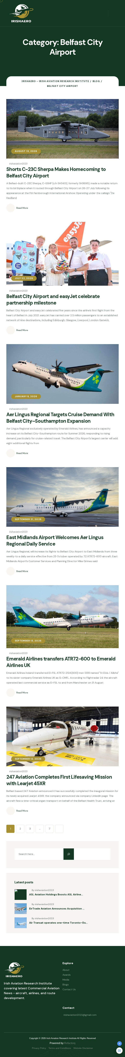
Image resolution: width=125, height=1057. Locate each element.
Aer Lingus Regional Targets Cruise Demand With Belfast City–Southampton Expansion (60, 417)
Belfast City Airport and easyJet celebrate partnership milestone (53, 299)
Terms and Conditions (60, 1048)
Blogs (65, 984)
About (65, 970)
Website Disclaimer (83, 1048)
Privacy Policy (39, 1048)
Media (65, 979)
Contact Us (69, 989)
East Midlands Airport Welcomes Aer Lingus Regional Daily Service (54, 540)
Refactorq (69, 1043)
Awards (66, 974)
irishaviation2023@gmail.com (80, 1015)
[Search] (68, 854)
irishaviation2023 (18, 163)
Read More (22, 207)
